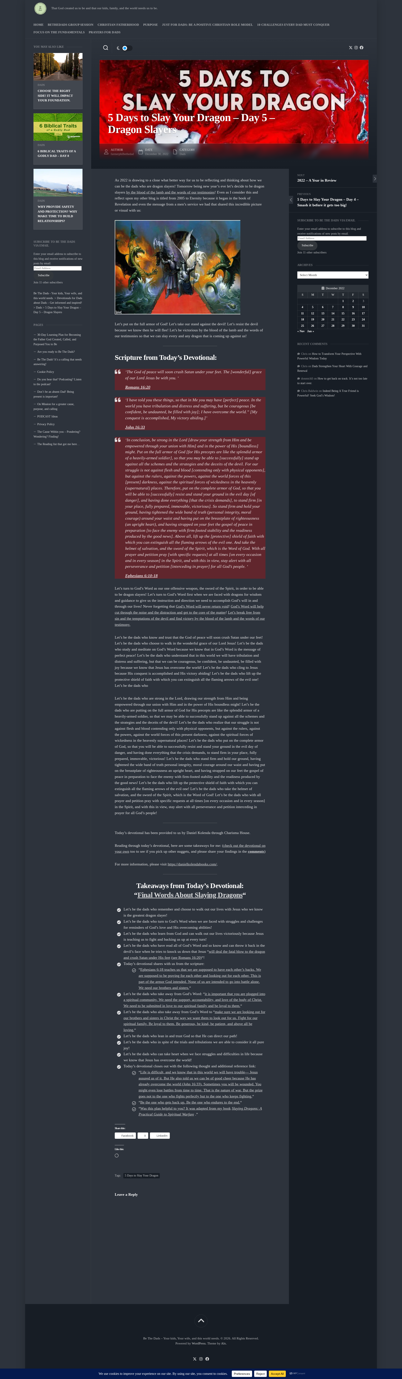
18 (302, 319)
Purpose (150, 24)
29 (342, 325)
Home (39, 24)
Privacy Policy (46, 424)
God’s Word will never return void (202, 606)
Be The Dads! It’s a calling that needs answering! (58, 362)
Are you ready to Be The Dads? (56, 351)
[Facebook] (361, 47)
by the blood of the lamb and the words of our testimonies (170, 192)
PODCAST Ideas (47, 416)
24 (363, 319)
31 (363, 325)
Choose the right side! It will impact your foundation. (55, 95)
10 (363, 307)
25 (302, 325)
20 (322, 319)
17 (363, 313)
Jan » (310, 331)
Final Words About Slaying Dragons (190, 895)
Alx (223, 1343)
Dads (41, 85)
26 (312, 325)
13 (322, 313)
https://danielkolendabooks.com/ (192, 864)
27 (322, 325)
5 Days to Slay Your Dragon (141, 1175)
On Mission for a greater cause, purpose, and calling (54, 407)
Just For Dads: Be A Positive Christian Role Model (207, 24)
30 (353, 325)
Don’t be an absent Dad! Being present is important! (54, 394)
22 (342, 319)
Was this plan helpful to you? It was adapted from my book (185, 1108)
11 (302, 313)
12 (312, 313)
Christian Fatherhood (118, 24)
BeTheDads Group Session (70, 24)
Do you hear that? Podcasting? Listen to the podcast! (57, 382)
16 (353, 313)
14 (332, 313)
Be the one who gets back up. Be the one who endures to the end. (190, 1102)
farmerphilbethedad (122, 154)
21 (332, 319)
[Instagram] (356, 47)
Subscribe (43, 275)
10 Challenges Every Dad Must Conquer (293, 24)
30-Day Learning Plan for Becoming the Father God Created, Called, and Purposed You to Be (57, 339)
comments (256, 851)
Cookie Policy (45, 371)
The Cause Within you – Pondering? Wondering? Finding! (57, 434)
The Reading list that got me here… (58, 444)
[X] (351, 47)
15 (342, 313)
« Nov (301, 331)
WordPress (199, 1343)
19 (312, 319)
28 (332, 325)
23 (353, 319)
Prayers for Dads (104, 32)
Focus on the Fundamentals (59, 32)
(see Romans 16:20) (186, 957)
